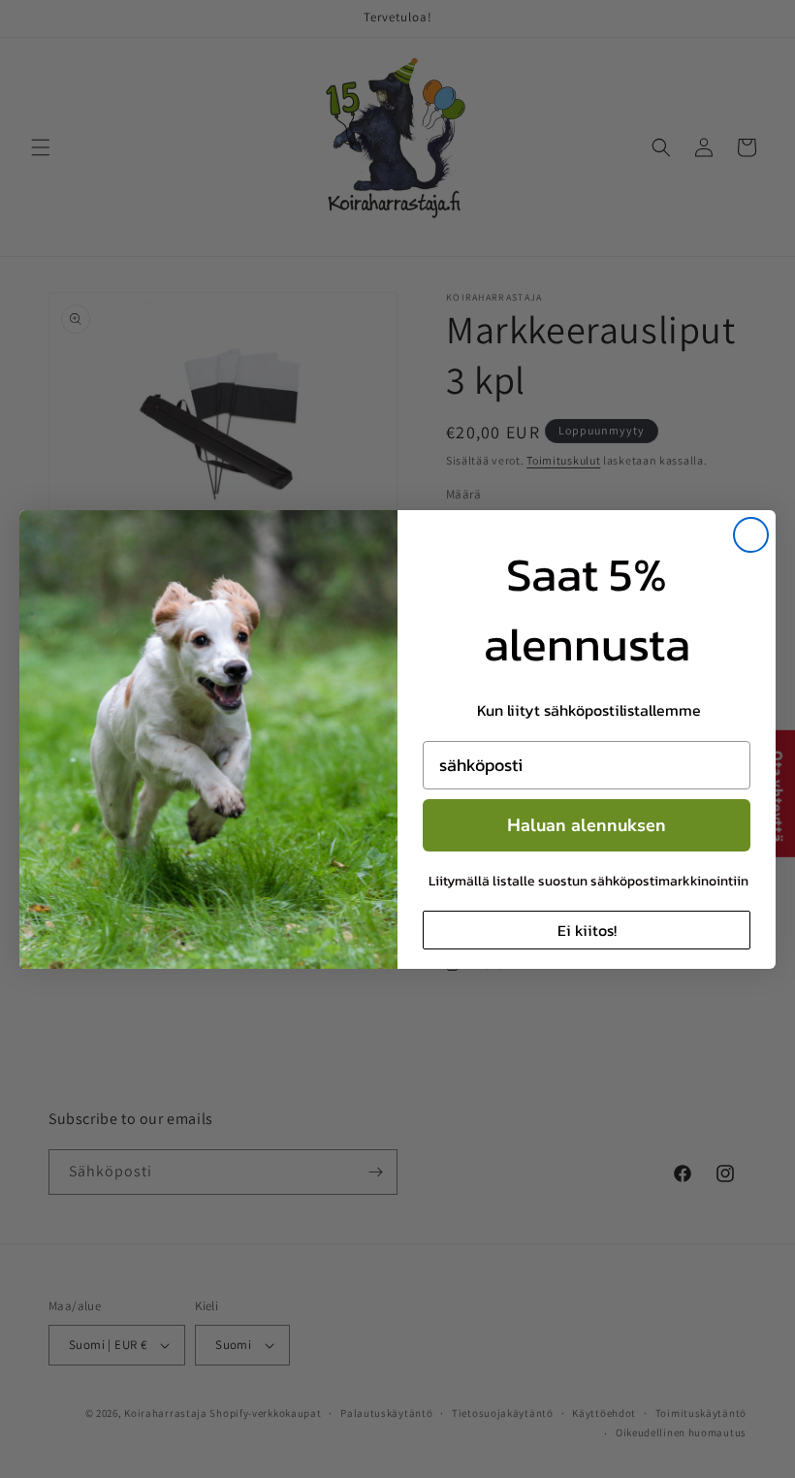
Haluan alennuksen (586, 825)
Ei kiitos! (587, 930)
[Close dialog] (751, 535)
